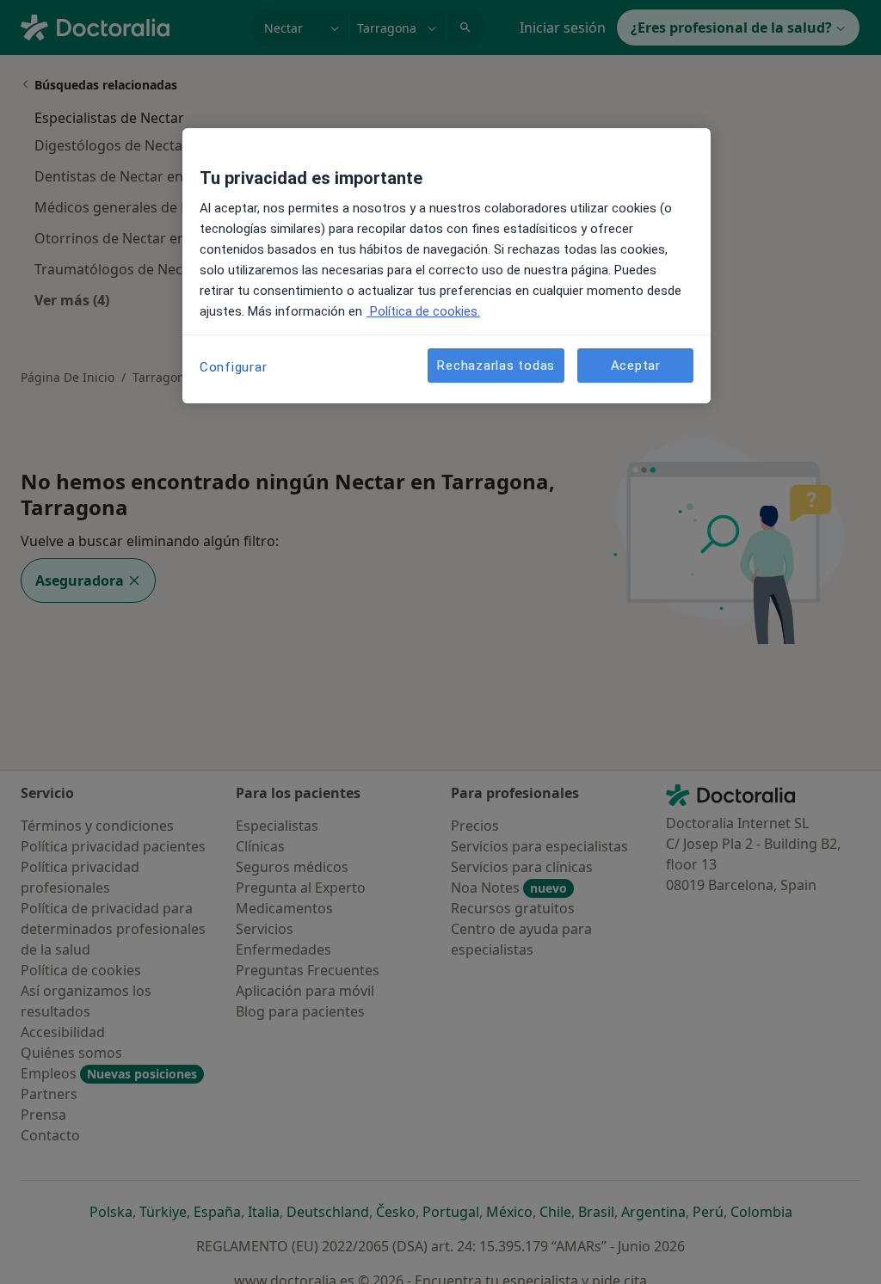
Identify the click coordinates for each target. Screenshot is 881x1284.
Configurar (234, 367)
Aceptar (636, 365)
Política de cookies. (423, 311)
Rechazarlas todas (496, 365)
